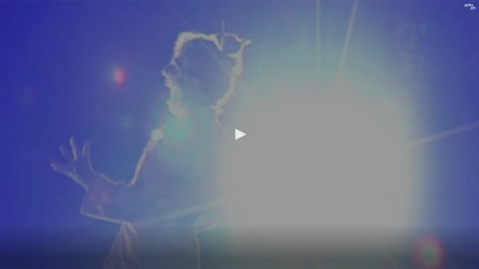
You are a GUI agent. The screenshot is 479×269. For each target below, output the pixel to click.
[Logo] (470, 6)
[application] (239, 134)
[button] (239, 134)
